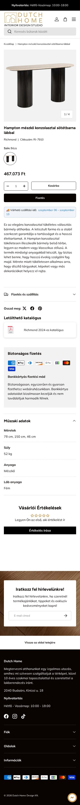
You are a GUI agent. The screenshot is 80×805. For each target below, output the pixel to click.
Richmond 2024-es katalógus (43, 330)
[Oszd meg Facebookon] (32, 308)
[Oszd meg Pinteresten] (40, 308)
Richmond (10, 139)
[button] (65, 19)
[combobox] (40, 31)
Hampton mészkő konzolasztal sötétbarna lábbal (44, 44)
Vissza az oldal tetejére (40, 642)
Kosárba (53, 185)
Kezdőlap (9, 44)
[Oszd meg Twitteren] (24, 308)
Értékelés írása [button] (40, 530)
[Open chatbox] (72, 797)
